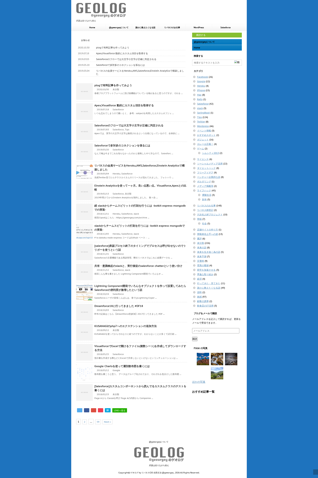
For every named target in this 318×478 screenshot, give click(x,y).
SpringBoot (203, 112)
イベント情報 (204, 130)
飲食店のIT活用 (205, 305)
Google (116, 370)
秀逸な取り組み (205, 274)
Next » (107, 421)
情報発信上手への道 (207, 234)
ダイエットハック (206, 168)
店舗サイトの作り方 (207, 229)
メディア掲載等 (205, 186)
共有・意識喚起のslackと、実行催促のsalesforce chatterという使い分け (138, 265)
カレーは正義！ (205, 144)
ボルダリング (204, 181)
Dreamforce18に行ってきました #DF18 (118, 306)
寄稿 (199, 219)
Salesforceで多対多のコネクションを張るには (120, 65)
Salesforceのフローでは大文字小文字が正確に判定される (126, 59)
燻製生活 (206, 194)
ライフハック (204, 190)
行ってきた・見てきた (208, 283)
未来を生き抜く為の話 (208, 252)
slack (136, 213)
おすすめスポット (206, 135)
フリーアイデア (205, 172)
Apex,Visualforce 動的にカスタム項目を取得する (122, 53)
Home (92, 27)
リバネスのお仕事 (172, 27)
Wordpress (203, 126)
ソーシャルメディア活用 (210, 163)
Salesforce (225, 27)
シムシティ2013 (210, 153)
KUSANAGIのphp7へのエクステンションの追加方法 (125, 326)
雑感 (199, 296)
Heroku (116, 173)
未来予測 (201, 256)
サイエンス (203, 159)
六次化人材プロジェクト (210, 214)
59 (98, 421)
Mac (199, 94)
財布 (204, 199)
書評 (199, 238)
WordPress (199, 27)
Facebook (202, 76)
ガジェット (203, 139)
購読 (194, 338)
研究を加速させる (206, 269)
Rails (200, 99)
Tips (127, 129)
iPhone (201, 90)
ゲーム (200, 148)
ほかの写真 (198, 381)
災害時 (200, 260)
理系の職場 (203, 265)
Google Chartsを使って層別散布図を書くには (122, 366)
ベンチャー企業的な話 (208, 177)
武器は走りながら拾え (159, 465)
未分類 (116, 89)
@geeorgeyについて (119, 27)
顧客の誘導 (203, 301)
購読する (201, 34)
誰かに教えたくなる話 (145, 27)
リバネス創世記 (205, 210)
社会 (204, 223)
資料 (199, 292)
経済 (199, 278)
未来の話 (201, 247)
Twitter (201, 121)
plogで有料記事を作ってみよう (112, 47)
